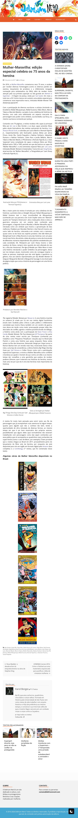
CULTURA (37, 19)
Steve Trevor (42, 332)
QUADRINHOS (7, 64)
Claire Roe (19, 647)
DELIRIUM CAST (60, 19)
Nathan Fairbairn (37, 651)
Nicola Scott (13, 131)
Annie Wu (13, 647)
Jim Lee (12, 126)
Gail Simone (15, 350)
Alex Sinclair (7, 647)
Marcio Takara (19, 651)
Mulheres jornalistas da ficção (26, 743)
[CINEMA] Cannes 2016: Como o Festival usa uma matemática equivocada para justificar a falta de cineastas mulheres (41, 668)
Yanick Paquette (7, 654)
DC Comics (33, 647)
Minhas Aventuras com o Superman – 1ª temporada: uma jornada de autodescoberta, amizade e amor (44, 750)
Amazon (45, 446)
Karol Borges (22, 689)
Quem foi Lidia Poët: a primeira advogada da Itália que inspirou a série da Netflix (64, 166)
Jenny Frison (18, 649)
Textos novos (61, 49)
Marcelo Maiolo (10, 651)
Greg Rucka (47, 149)
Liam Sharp (45, 649)
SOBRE (28, 19)
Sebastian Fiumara (42, 652)
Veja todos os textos (24, 715)
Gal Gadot (39, 96)
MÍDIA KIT (49, 19)
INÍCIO (20, 19)
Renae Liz (31, 318)
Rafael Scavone (23, 652)
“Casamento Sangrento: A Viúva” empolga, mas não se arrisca (62, 214)
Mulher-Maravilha (18, 84)
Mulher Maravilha (28, 651)
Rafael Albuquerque (13, 652)
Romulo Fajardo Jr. (32, 652)
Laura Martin (38, 649)
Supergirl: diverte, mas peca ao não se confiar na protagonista (10, 745)
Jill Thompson (40, 334)
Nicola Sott (45, 651)
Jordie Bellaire (30, 649)
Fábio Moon (40, 647)
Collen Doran (26, 647)
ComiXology (18, 449)
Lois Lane (48, 147)
